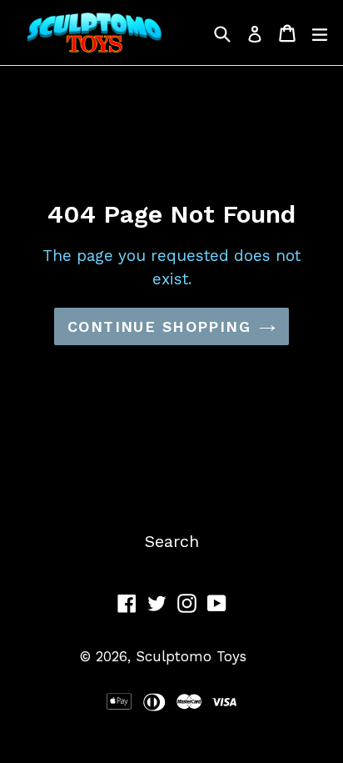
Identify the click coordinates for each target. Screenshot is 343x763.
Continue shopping (159, 326)
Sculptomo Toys (191, 656)
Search (172, 541)
